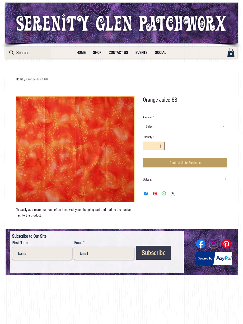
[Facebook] (201, 244)
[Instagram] (213, 244)
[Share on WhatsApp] (164, 193)
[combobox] (185, 126)
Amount (148, 117)
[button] (231, 52)
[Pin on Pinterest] (155, 193)
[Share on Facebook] (146, 193)
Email (78, 243)
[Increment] (161, 146)
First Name (20, 243)
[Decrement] (147, 146)
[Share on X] (173, 193)
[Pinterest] (226, 244)
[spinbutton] (154, 146)
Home (19, 79)
